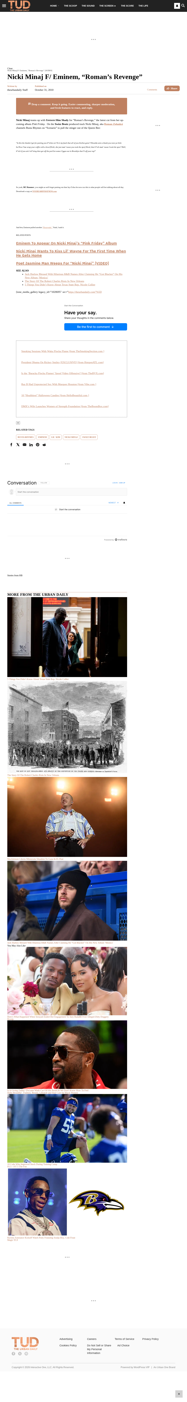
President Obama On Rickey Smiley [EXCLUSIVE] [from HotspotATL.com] (62, 362)
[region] (67, 511)
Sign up (122, 483)
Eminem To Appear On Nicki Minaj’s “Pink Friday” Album (66, 243)
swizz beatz (89, 437)
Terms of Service (124, 1339)
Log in (115, 483)
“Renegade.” (48, 227)
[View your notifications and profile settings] (177, 6)
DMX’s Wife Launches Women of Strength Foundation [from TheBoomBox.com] (65, 406)
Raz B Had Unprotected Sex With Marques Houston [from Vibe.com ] (58, 384)
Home (53, 6)
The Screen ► (107, 6)
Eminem (42, 437)
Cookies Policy (68, 1345)
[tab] (15, 502)
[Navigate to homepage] (19, 6)
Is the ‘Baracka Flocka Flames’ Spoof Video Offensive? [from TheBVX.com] (62, 373)
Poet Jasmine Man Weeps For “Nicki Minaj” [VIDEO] (62, 263)
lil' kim (55, 437)
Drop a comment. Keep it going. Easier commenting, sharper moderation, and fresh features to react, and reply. (73, 106)
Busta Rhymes (26, 437)
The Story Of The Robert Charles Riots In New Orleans (54, 281)
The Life (143, 6)
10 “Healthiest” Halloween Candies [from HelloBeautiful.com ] (55, 395)
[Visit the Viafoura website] (121, 539)
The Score (127, 6)
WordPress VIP (142, 1367)
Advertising (65, 1339)
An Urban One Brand (164, 1367)
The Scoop (70, 6)
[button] (93, 68)
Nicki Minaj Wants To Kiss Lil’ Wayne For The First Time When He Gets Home (71, 253)
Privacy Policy (150, 1339)
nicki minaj (71, 437)
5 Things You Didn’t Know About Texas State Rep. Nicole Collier (60, 284)
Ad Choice (123, 1345)
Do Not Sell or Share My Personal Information (99, 1349)
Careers (91, 1339)
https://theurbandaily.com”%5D (85, 291)
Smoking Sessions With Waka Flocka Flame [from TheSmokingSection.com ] (62, 351)
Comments (152, 89)
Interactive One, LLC (41, 1367)
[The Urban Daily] (25, 1349)
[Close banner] (124, 99)
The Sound (88, 6)
